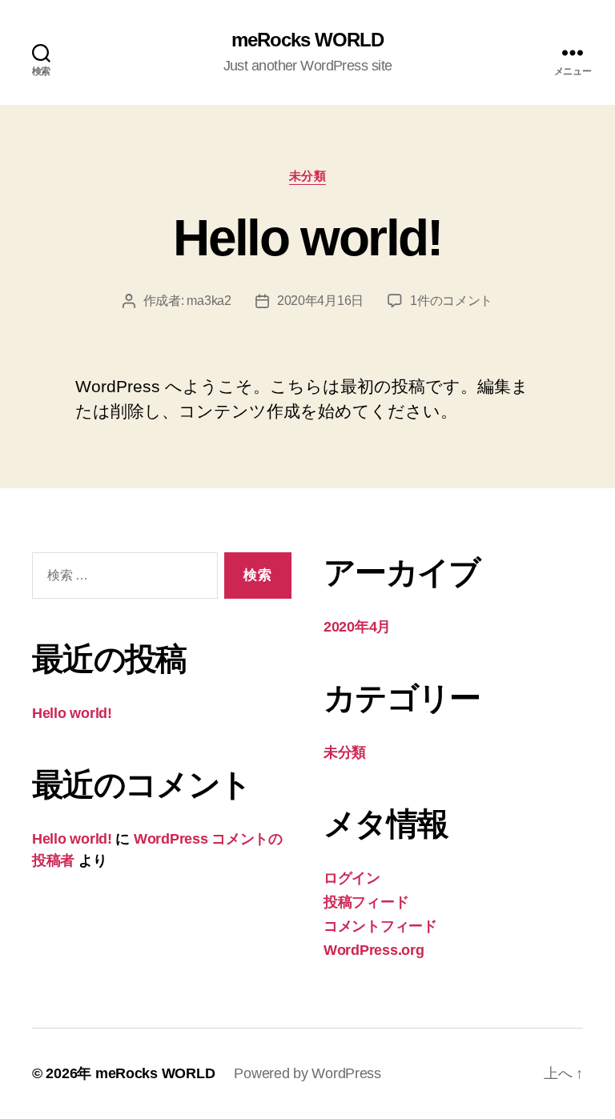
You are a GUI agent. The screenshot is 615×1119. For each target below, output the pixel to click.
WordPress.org (374, 950)
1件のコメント (451, 300)
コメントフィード (380, 926)
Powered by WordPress (307, 1073)
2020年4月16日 (320, 300)
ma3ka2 (209, 300)
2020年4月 (357, 627)
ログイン (352, 878)
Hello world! (307, 238)
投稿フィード (366, 902)
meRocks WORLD (307, 40)
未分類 (308, 175)
